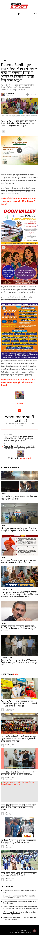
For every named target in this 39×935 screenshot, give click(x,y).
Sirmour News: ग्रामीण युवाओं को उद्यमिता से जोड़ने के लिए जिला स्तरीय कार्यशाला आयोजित (19, 529)
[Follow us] (34, 14)
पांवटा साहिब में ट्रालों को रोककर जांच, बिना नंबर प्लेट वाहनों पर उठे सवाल (19, 497)
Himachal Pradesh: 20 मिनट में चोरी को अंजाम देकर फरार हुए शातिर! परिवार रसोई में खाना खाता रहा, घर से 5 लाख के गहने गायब (19, 594)
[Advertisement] (19, 36)
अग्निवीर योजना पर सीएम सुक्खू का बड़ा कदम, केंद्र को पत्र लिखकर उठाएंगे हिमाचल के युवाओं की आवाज (18, 628)
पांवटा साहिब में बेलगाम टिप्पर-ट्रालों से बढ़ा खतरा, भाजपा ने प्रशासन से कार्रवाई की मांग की (19, 561)
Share (3, 100)
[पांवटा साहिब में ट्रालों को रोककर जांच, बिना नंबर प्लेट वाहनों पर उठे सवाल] (19, 481)
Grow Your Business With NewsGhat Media (19, 932)
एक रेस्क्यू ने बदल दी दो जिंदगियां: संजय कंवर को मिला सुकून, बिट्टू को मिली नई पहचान (18, 841)
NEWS (3, 494)
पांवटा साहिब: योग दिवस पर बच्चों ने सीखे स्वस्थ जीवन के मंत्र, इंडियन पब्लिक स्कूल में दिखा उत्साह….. (18, 807)
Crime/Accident (7, 589)
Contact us (23, 930)
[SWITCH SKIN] (19, 14)
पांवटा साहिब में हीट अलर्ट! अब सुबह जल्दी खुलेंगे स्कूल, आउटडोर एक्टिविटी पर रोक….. (18, 874)
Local (16, 674)
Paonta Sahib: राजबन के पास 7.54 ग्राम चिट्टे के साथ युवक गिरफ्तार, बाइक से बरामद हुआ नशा (19, 662)
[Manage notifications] (34, 930)
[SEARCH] (37, 13)
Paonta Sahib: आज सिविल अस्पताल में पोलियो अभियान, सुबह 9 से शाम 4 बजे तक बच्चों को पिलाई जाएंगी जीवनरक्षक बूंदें (19, 703)
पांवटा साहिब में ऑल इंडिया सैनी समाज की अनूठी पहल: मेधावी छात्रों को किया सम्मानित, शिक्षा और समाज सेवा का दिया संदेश (19, 738)
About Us (15, 930)
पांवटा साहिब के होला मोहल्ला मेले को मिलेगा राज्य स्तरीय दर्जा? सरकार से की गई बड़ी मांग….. (18, 773)
